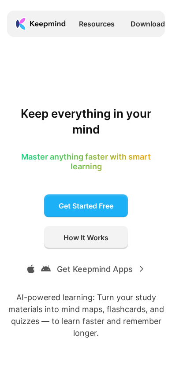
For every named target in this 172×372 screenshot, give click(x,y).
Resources (97, 23)
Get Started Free (86, 205)
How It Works (86, 237)
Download (148, 23)
